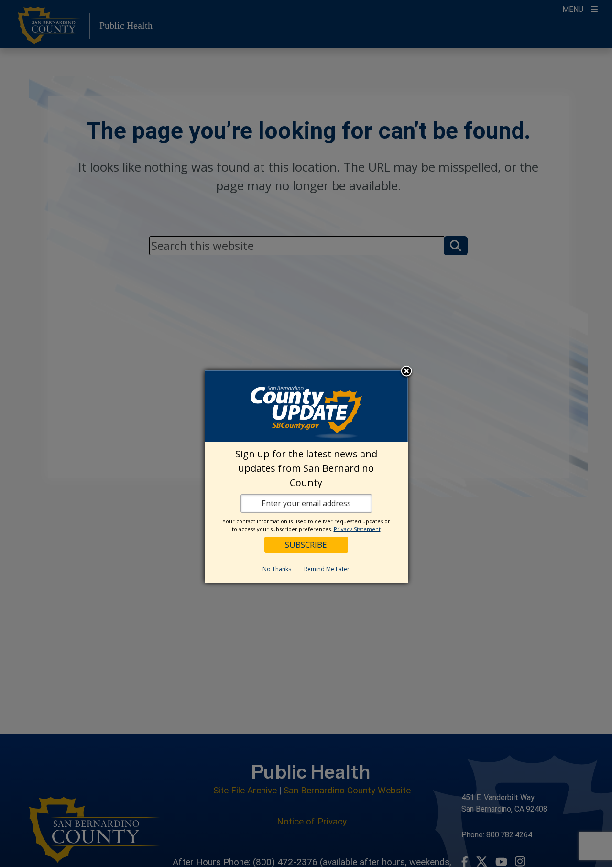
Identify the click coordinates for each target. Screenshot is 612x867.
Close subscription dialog (406, 372)
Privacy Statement (357, 528)
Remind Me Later (327, 569)
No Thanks (276, 569)
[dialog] (306, 476)
